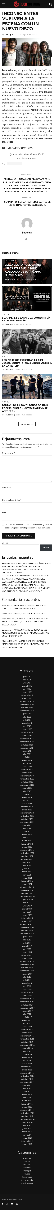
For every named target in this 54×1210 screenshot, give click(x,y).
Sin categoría (27, 1180)
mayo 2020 (27, 909)
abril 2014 (27, 1135)
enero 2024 (27, 772)
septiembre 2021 (27, 859)
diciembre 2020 (27, 887)
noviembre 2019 (27, 927)
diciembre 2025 (27, 701)
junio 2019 (27, 943)
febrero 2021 (27, 881)
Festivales (27, 1164)
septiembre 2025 (27, 710)
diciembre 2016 (27, 1036)
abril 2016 (27, 1060)
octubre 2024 (27, 745)
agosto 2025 (27, 713)
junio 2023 (27, 794)
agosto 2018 (27, 974)
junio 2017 (27, 1017)
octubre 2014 (27, 1116)
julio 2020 (27, 902)
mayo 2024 (27, 760)
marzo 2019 (27, 952)
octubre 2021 (27, 856)
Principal (27, 1171)
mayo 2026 (27, 686)
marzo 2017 (27, 1026)
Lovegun (9, 35)
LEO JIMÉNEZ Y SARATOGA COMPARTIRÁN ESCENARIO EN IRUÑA (26, 319)
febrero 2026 (27, 695)
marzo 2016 (27, 1063)
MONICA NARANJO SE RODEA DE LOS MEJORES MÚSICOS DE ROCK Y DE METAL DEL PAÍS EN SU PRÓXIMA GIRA (25, 633)
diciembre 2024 (27, 738)
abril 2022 (27, 837)
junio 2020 (27, 906)
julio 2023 (27, 791)
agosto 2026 (27, 676)
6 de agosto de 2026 (24, 324)
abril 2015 (27, 1097)
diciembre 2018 (27, 961)
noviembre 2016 (27, 1039)
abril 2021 (27, 875)
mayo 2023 (27, 797)
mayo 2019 (27, 946)
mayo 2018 (27, 983)
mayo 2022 (27, 834)
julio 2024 (27, 754)
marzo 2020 (27, 915)
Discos (27, 1161)
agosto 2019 (27, 936)
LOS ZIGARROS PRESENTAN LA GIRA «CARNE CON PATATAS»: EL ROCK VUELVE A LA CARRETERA (27, 363)
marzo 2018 (27, 989)
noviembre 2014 (27, 1113)
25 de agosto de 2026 (27, 279)
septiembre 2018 (27, 970)
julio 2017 (27, 1014)
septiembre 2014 (27, 1119)
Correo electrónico (12, 500)
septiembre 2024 (27, 748)
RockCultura (17, 1200)
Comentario (8, 453)
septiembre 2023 (27, 785)
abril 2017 (27, 1023)
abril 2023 (27, 800)
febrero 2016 (27, 1066)
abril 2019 (27, 949)
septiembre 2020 (27, 896)
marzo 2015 (27, 1100)
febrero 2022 (27, 844)
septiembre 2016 (27, 1045)
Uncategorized (27, 1183)
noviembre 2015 (27, 1076)
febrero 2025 (27, 732)
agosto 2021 (27, 862)
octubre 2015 (27, 1079)
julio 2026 (27, 680)
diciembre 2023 (27, 776)
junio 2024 (27, 757)
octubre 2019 (27, 930)
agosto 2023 (27, 788)
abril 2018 (27, 986)
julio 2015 (27, 1088)
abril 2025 (27, 726)
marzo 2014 (27, 1138)
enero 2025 (27, 735)
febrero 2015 (27, 1104)
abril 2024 (27, 763)
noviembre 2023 (27, 779)
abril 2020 (27, 912)
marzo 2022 (27, 840)
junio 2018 (27, 980)
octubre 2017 (27, 1005)
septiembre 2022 (27, 822)
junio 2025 (27, 720)
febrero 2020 (27, 918)
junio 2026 (27, 683)
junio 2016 (27, 1054)
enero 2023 (27, 810)
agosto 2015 (27, 1085)
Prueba (27, 1174)
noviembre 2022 (27, 816)
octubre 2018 (27, 967)
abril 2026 (27, 689)
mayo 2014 (27, 1131)
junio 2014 (27, 1128)
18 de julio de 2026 (24, 369)
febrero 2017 (27, 1029)
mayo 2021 (27, 871)
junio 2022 (27, 831)
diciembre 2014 (27, 1110)
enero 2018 (27, 995)
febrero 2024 (27, 769)
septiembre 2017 (27, 1008)
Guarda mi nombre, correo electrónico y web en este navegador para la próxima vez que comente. (28, 526)
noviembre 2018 (27, 964)
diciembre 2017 (27, 998)
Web (4, 512)
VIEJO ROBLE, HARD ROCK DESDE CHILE (26, 613)
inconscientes (14, 164)
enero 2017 (27, 1032)
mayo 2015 (27, 1094)
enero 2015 (27, 1107)
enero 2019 (27, 958)
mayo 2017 (27, 1020)
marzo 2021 (27, 878)
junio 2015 (27, 1091)
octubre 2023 (27, 782)
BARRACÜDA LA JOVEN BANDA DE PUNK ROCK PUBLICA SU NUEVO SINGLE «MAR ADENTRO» (25, 408)
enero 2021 (27, 884)
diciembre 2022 (27, 813)
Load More (27, 424)
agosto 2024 (27, 751)
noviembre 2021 (27, 853)
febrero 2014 (27, 1141)
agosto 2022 (27, 825)
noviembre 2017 (27, 1001)
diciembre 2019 (27, 924)
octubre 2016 (27, 1042)
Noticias (10, 260)
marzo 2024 (27, 766)
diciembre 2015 (27, 1073)
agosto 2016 (27, 1048)
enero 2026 (27, 698)
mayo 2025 (27, 723)
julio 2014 (27, 1125)
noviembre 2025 (27, 704)
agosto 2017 (27, 1011)
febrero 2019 (27, 955)
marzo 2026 (27, 692)
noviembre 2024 (27, 741)
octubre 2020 (27, 893)
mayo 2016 (27, 1057)
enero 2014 (27, 1144)
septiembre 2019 (27, 933)
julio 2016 (27, 1051)
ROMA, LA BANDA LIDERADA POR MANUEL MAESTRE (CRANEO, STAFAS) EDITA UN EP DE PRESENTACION (25, 621)
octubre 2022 (27, 819)
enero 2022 (27, 847)
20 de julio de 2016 (27, 35)
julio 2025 (27, 717)
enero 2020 (27, 921)
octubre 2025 (27, 707)
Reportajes (27, 1177)
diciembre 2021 (27, 850)
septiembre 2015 (27, 1082)
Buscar (5, 543)
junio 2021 (27, 868)
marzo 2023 (27, 803)
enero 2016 (27, 1070)
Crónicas (27, 1158)
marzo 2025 (27, 729)
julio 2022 (27, 828)
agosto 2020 (27, 899)
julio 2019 (27, 940)
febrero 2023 (27, 806)
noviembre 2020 (27, 890)
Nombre (6, 487)
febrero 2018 (27, 992)
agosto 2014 (27, 1122)
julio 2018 (27, 977)
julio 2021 (27, 865)
